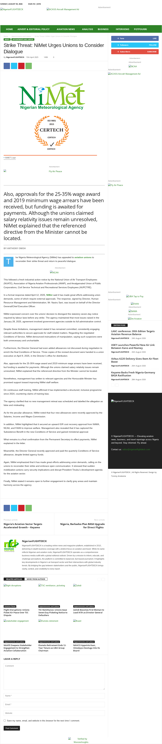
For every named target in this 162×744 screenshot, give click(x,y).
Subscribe (151, 51)
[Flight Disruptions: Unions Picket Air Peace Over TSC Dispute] (19, 596)
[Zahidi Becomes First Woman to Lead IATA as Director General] (89, 596)
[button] (157, 29)
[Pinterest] (21, 66)
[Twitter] (14, 66)
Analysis (87, 29)
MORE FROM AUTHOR (36, 579)
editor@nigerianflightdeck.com (136, 449)
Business (103, 29)
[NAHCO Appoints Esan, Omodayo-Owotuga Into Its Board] (89, 631)
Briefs (7, 39)
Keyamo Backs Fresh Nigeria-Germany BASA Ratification (133, 374)
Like (154, 38)
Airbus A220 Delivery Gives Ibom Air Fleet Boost (134, 360)
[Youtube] (159, 4)
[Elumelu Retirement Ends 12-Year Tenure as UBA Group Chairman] (54, 631)
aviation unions (83, 257)
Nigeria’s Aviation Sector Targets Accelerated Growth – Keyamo (23, 525)
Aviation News (66, 29)
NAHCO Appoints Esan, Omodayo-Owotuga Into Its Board (86, 648)
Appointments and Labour (21, 36)
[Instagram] (150, 4)
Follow (152, 45)
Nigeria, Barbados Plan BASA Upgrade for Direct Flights (82, 525)
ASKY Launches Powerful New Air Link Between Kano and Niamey (133, 346)
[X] (154, 4)
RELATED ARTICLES (14, 579)
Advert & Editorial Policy (34, 29)
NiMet (49, 295)
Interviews (122, 29)
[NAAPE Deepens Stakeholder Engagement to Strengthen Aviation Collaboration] (19, 631)
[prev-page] (99, 579)
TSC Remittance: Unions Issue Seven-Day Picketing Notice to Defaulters (52, 612)
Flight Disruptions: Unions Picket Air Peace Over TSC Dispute (16, 612)
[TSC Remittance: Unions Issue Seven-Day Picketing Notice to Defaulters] (54, 596)
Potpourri (140, 29)
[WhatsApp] (28, 66)
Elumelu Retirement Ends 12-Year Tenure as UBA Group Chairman (52, 648)
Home (9, 29)
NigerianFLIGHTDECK (15, 57)
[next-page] (103, 579)
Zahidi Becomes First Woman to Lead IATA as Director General (88, 611)
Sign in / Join (34, 4)
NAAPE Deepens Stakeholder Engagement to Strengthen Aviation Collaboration (18, 648)
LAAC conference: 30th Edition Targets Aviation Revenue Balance (133, 333)
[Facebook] (145, 4)
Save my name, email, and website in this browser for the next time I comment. (43, 721)
